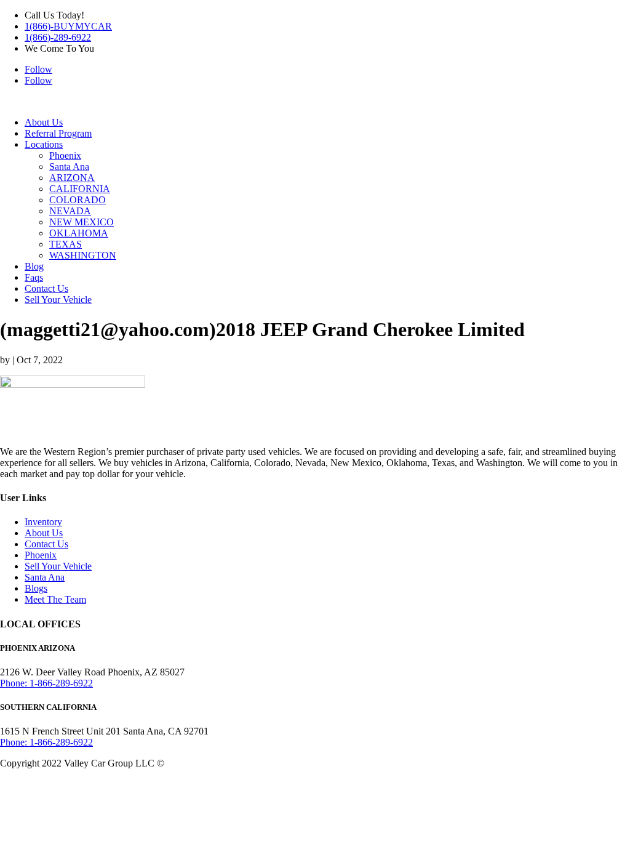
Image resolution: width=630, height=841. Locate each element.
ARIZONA (72, 177)
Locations (44, 144)
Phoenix (65, 155)
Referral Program (58, 133)
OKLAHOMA (78, 233)
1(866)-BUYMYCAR (68, 26)
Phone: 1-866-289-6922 (46, 683)
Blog (34, 266)
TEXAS (65, 244)
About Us (44, 122)
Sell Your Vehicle (58, 299)
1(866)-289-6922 (58, 37)
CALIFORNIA (79, 188)
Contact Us (46, 288)
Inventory (43, 522)
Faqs (34, 277)
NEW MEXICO (81, 222)
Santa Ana (69, 166)
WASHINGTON (82, 255)
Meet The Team (55, 599)
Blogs (36, 588)
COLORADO (77, 200)
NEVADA (70, 211)
